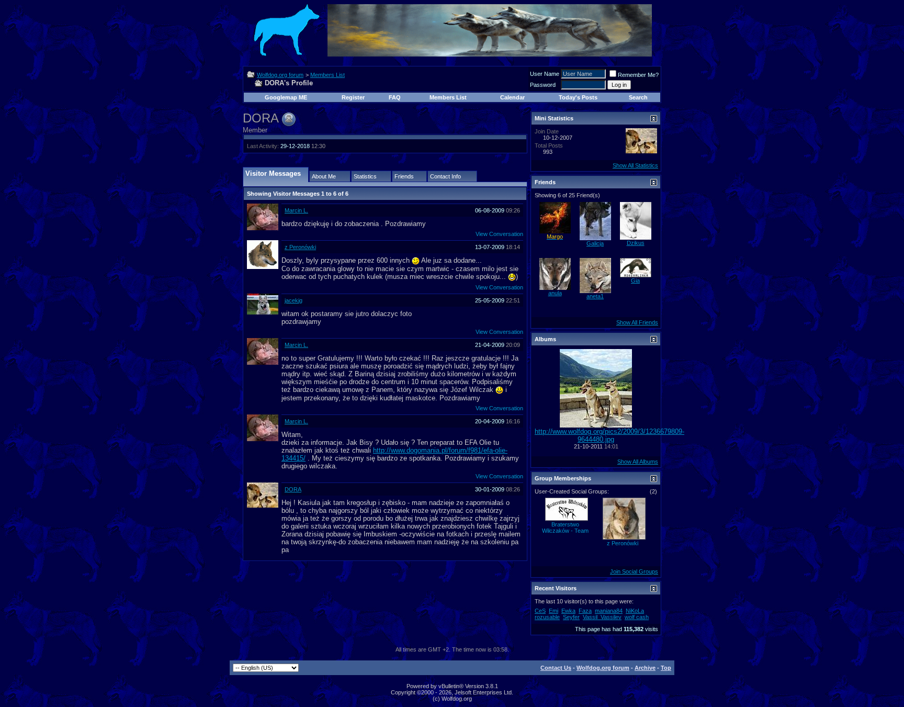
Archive (645, 668)
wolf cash (637, 617)
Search (638, 97)
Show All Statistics (635, 165)
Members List (327, 75)
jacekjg (293, 300)
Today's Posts (578, 97)
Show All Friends (637, 322)
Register (353, 97)
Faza (585, 611)
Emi (553, 611)
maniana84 (609, 611)
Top (666, 668)
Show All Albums (637, 461)
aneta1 (595, 296)
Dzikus (636, 243)
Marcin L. (296, 210)
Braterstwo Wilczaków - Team (565, 527)
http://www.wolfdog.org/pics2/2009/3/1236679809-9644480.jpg (609, 435)
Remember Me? (638, 75)
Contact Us (555, 668)
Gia (635, 280)
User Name (544, 74)
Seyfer (571, 617)
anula (555, 293)
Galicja (595, 243)
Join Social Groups (634, 571)
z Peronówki (300, 247)
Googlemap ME (286, 97)
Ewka (568, 611)
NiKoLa (635, 611)
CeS (540, 611)
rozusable (547, 617)
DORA (293, 489)
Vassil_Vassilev (602, 617)
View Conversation (499, 234)
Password (543, 85)
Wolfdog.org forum (280, 75)
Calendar (512, 97)
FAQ (395, 97)
